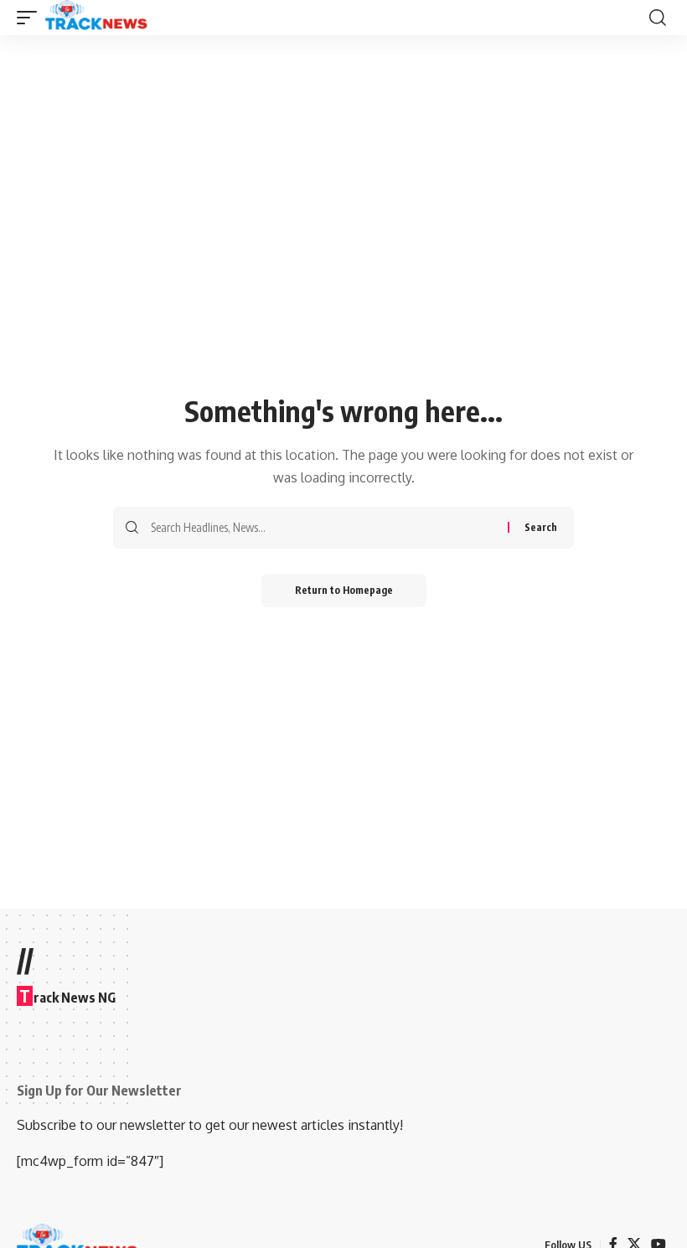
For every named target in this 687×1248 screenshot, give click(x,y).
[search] (657, 17)
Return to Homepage (344, 590)
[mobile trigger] (31, 17)
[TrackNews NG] (96, 17)
